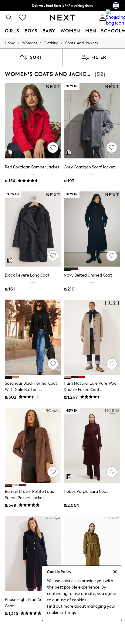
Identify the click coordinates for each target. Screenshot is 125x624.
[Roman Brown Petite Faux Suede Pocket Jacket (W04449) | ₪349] (33, 445)
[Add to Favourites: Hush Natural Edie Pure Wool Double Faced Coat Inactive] (111, 364)
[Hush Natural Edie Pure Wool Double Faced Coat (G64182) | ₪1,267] (92, 337)
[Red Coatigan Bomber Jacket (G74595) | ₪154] (33, 120)
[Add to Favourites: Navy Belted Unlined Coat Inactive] (111, 256)
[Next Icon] (62, 18)
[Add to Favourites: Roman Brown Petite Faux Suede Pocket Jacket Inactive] (53, 472)
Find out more (60, 606)
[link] (9, 17)
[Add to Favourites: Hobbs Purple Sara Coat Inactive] (111, 472)
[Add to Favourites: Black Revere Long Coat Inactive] (53, 256)
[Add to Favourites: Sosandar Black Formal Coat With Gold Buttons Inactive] (53, 364)
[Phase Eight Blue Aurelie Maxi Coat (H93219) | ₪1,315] (33, 553)
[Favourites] (22, 17)
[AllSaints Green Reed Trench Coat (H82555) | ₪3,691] (92, 553)
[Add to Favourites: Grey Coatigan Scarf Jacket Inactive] (111, 147)
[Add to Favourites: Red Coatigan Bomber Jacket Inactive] (53, 147)
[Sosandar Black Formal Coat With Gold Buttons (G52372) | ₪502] (33, 337)
